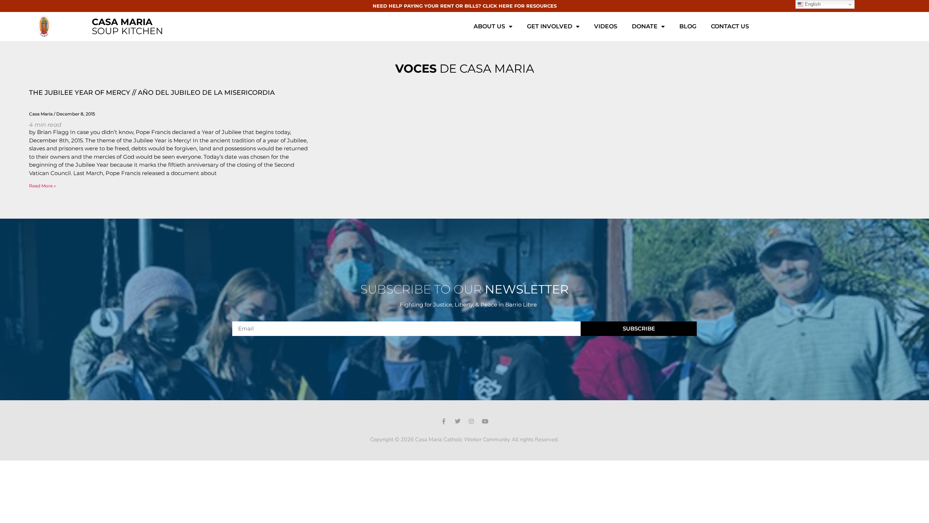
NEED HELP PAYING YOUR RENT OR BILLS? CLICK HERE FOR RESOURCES (465, 6)
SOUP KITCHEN (127, 26)
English (811, 4)
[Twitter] (458, 421)
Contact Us (730, 26)
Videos (605, 26)
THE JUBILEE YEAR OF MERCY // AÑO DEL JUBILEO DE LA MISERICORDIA (152, 93)
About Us (489, 26)
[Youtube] (485, 421)
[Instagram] (471, 421)
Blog (687, 26)
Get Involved (549, 26)
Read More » (42, 185)
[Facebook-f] (444, 421)
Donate (645, 26)
